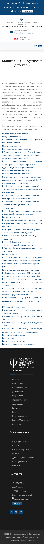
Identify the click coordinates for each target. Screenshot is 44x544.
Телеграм (16, 7)
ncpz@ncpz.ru (17, 487)
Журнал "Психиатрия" (21, 420)
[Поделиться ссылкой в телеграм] (21, 512)
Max (7, 7)
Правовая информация (22, 449)
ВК (24, 7)
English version (27, 11)
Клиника (16, 408)
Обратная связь (34, 7)
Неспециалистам (19, 416)
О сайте (15, 453)
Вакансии (16, 466)
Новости (15, 445)
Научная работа (18, 384)
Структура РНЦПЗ (20, 441)
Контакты (17, 11)
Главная (15, 379)
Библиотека (17, 412)
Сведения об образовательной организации (19, 400)
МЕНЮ (37, 46)
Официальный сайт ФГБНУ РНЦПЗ (22, 3)
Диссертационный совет (23, 457)
